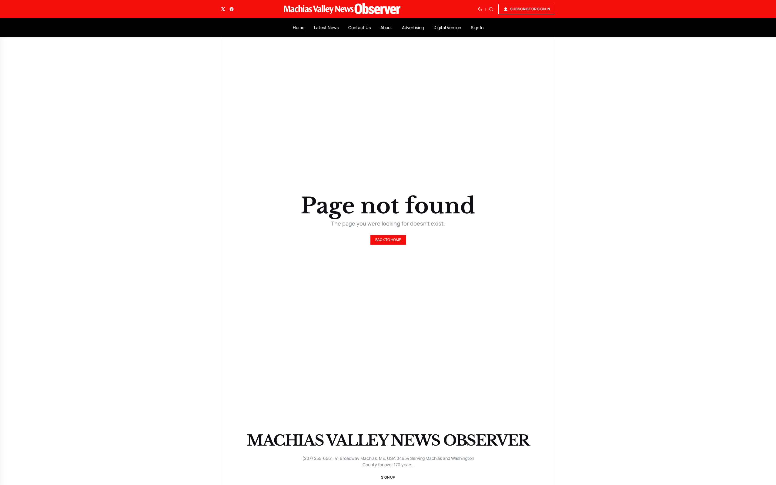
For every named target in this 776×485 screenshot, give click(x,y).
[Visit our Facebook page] (231, 9)
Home (298, 27)
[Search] (491, 9)
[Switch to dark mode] (480, 9)
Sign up (388, 477)
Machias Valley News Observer (388, 440)
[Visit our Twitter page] (223, 9)
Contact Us (359, 27)
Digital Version (447, 27)
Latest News (326, 27)
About (386, 27)
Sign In (477, 27)
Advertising (413, 27)
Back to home (388, 239)
